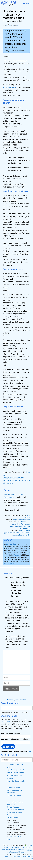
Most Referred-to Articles (16, 770)
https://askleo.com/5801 (21, 520)
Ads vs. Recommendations (16, 810)
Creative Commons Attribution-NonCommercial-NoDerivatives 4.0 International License (13, 849)
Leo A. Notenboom (11, 25)
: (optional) (11, 733)
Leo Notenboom (11, 544)
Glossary (10, 778)
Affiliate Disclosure (13, 818)
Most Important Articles (15, 773)
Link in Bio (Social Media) (16, 781)
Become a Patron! (13, 787)
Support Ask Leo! (16, 764)
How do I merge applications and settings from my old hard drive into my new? (16, 477)
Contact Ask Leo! (13, 807)
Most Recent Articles (14, 775)
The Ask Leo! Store (14, 795)
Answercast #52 (10, 87)
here (29, 752)
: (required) (14, 739)
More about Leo (9, 564)
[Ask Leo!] (9, 3)
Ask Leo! (17, 555)
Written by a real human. (16, 700)
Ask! (8, 767)
